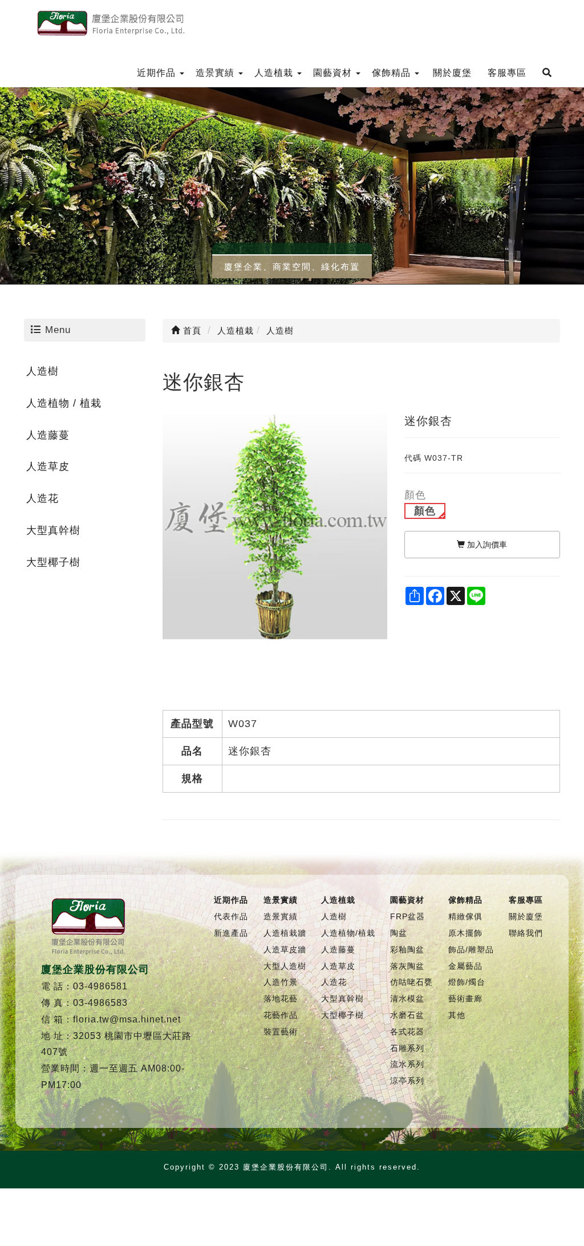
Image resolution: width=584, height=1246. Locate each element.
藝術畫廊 (465, 998)
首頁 (190, 330)
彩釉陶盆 (407, 949)
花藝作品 (280, 1015)
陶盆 (398, 932)
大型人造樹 (284, 966)
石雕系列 (407, 1048)
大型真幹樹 (53, 530)
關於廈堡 (526, 916)
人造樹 (42, 371)
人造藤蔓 (48, 435)
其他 (456, 1015)
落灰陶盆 (407, 966)
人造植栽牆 (284, 932)
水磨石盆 (407, 1015)
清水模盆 (407, 998)
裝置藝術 (280, 1031)
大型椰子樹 (53, 562)
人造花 (42, 498)
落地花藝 (280, 998)
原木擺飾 (465, 932)
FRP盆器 (407, 916)
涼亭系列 (407, 1080)
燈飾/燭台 (466, 982)
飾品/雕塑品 (471, 949)
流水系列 (407, 1064)
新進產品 (231, 932)
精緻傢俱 (465, 916)
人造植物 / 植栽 (64, 403)
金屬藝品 (465, 966)
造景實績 (280, 916)
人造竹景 (280, 982)
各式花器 (407, 1031)
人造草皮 (48, 466)
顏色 (425, 511)
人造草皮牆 (284, 949)
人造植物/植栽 (348, 932)
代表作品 (231, 916)
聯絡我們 (526, 932)
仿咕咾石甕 (411, 982)
